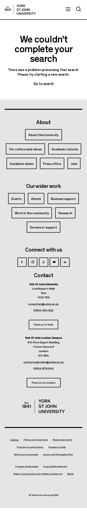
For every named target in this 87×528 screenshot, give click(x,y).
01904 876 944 (43, 368)
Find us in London (43, 382)
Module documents (62, 440)
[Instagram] (32, 262)
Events (16, 198)
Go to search (43, 83)
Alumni (36, 198)
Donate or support (43, 227)
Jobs (74, 163)
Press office (52, 163)
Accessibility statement (55, 466)
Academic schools (65, 149)
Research (65, 213)
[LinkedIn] (65, 262)
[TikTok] (43, 262)
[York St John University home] (20, 10)
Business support (63, 198)
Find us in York (43, 324)
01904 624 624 (43, 310)
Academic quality (57, 447)
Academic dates (21, 163)
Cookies (14, 439)
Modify (70, 474)
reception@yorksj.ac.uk (43, 304)
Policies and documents (36, 440)
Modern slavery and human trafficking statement (37, 474)
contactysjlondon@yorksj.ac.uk (43, 362)
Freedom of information (26, 466)
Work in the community (32, 213)
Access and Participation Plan (58, 454)
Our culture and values (25, 149)
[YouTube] (54, 262)
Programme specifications (30, 447)
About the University (43, 134)
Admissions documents (26, 454)
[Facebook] (22, 262)
